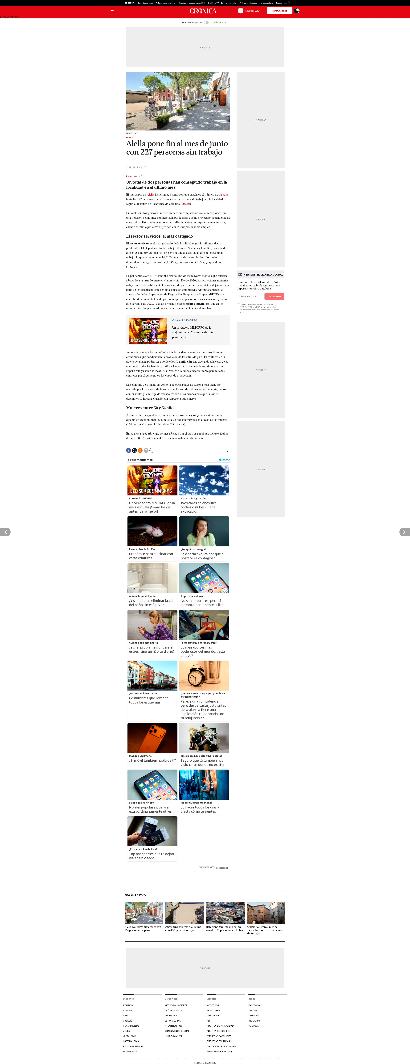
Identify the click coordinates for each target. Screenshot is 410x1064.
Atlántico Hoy (173, 1025)
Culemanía (171, 1015)
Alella (150, 194)
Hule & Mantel (173, 1036)
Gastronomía (131, 1041)
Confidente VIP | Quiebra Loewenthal (222, 3)
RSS (209, 1020)
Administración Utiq (219, 1051)
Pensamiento (131, 1025)
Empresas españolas (219, 1041)
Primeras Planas (133, 1046)
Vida (125, 1015)
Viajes (126, 1030)
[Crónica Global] (205, 10)
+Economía (129, 1036)
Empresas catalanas (219, 1036)
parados (223, 194)
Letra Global (172, 1020)
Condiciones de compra (221, 1046)
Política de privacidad (220, 1025)
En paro (130, 137)
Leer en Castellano (9, 17)
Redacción (131, 176)
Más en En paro (135, 894)
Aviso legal (213, 1010)
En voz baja (130, 1051)
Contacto (213, 1015)
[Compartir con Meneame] (140, 450)
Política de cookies (218, 1030)
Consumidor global (177, 1030)
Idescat (185, 204)
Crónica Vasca (173, 1010)
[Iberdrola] (219, 22)
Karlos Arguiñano (266, 3)
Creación (128, 1020)
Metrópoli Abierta (176, 1005)
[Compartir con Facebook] (128, 450)
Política (128, 1005)
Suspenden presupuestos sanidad (192, 3)
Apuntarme (274, 296)
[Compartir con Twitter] (134, 450)
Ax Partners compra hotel (166, 3)
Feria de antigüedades (248, 3)
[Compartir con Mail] (146, 450)
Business (128, 1010)
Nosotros (213, 1005)
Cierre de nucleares (145, 3)
